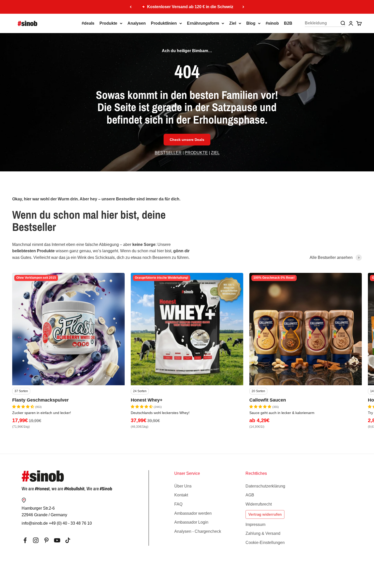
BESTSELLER (168, 153)
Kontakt (181, 495)
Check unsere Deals (187, 140)
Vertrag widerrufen (265, 514)
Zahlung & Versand (263, 533)
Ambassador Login (191, 522)
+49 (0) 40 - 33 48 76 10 (70, 523)
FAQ (178, 504)
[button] (23, 407)
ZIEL (215, 153)
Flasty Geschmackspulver (40, 400)
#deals (88, 23)
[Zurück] (131, 7)
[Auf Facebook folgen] (25, 540)
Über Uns (183, 486)
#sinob (272, 23)
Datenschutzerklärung (265, 486)
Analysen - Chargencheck (197, 531)
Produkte (108, 23)
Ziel (232, 23)
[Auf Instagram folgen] (35, 540)
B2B (288, 23)
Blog (250, 23)
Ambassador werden (193, 513)
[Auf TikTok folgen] (67, 540)
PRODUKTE (196, 153)
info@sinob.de (35, 523)
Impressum (255, 524)
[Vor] (243, 7)
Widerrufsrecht (259, 504)
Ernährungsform (203, 23)
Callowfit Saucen (267, 400)
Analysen (136, 23)
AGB (250, 495)
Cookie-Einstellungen (265, 542)
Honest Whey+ (147, 400)
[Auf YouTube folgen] (57, 540)
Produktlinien (164, 23)
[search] (343, 23)
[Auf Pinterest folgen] (46, 540)
